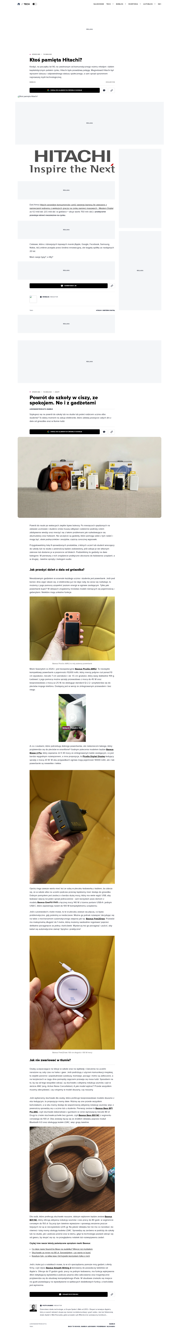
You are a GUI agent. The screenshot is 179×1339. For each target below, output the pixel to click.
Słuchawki (111, 1326)
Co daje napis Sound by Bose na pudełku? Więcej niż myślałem (62, 1249)
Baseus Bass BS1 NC (89, 1115)
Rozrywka (133, 4)
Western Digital (108, 310)
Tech (108, 4)
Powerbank (101, 1326)
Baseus (84, 1326)
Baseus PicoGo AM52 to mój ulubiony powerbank (72, 664)
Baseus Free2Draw (95, 918)
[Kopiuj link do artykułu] (111, 90)
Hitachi (99, 310)
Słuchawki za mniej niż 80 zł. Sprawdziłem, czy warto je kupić (61, 1252)
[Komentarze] (104, 90)
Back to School (74, 1326)
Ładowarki (92, 1326)
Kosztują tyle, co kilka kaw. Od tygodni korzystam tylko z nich (61, 1256)
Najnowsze (99, 4)
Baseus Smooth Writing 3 (58, 1268)
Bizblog (119, 4)
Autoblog (148, 4)
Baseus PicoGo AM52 (86, 669)
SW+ (159, 4)
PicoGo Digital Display (94, 756)
